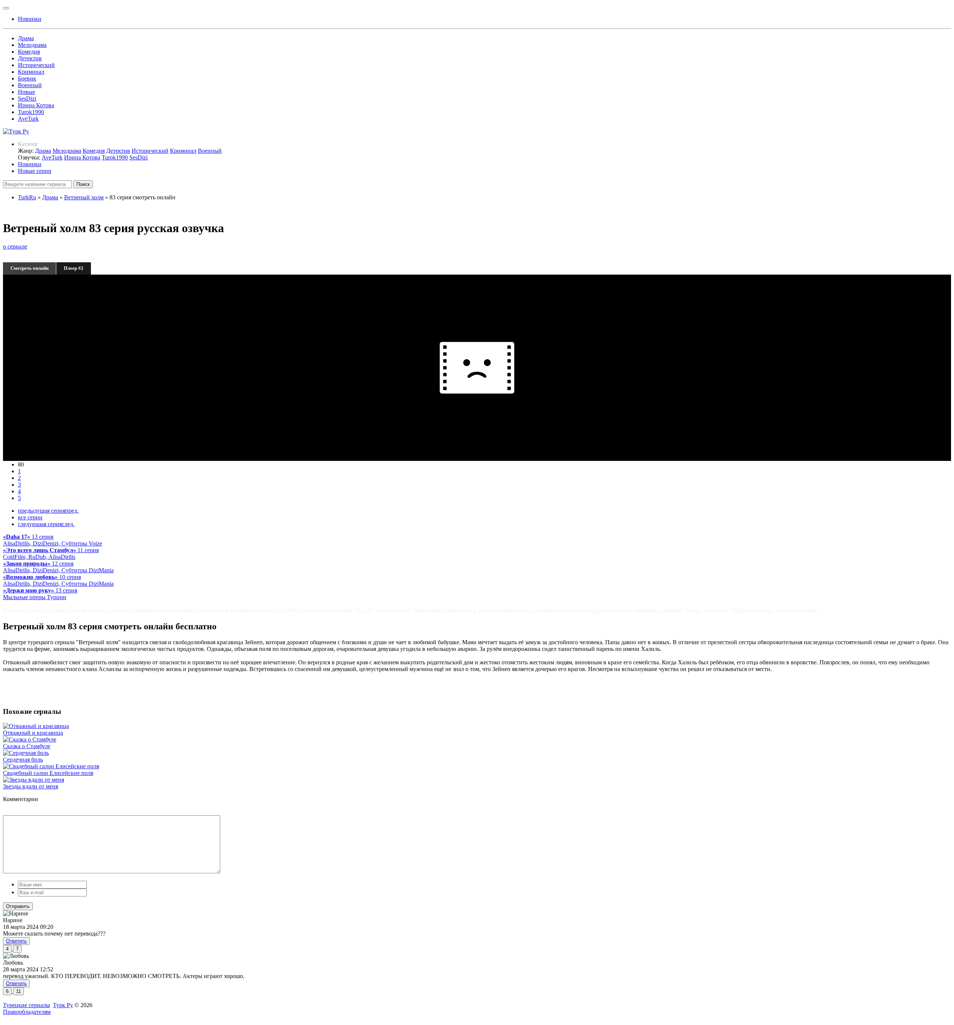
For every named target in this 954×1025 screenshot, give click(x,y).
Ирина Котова (36, 105)
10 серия (58, 580)
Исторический (36, 65)
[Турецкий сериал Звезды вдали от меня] (33, 779)
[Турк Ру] (16, 131)
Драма (26, 38)
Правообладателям (27, 1012)
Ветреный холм (84, 197)
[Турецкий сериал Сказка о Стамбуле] (29, 739)
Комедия (29, 51)
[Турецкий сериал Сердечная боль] (26, 753)
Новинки (29, 164)
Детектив (30, 58)
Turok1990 (31, 112)
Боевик (27, 78)
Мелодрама (32, 45)
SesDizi (27, 98)
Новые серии (34, 171)
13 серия (52, 540)
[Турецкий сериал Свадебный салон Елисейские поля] (51, 766)
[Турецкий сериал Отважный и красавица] (36, 726)
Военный (30, 85)
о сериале (15, 246)
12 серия (58, 566)
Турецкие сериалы (26, 1005)
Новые (26, 92)
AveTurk (28, 119)
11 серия (51, 553)
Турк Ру (63, 1005)
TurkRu (27, 197)
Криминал (31, 72)
